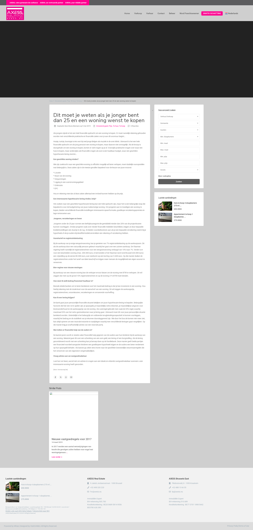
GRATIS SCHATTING (212, 13)
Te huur (73, 101)
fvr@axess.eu (95, 492)
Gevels (163, 170)
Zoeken (179, 182)
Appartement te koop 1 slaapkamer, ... (36, 496)
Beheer (172, 13)
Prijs (68, 101)
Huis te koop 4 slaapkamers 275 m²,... (36, 485)
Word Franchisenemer (189, 13)
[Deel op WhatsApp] (66, 377)
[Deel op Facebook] (55, 377)
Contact (161, 13)
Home (127, 13)
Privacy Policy (233, 526)
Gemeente (164, 123)
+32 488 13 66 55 (179, 487)
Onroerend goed (60, 101)
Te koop (79, 101)
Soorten (163, 130)
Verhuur (149, 13)
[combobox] (179, 116)
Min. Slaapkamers (167, 137)
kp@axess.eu (177, 492)
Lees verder (56, 457)
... (67, 452)
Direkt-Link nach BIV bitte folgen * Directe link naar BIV (28, 511)
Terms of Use (244, 526)
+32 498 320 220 (97, 487)
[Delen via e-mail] (71, 377)
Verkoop (138, 13)
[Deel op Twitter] (61, 377)
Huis (51, 101)
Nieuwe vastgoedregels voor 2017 (71, 439)
